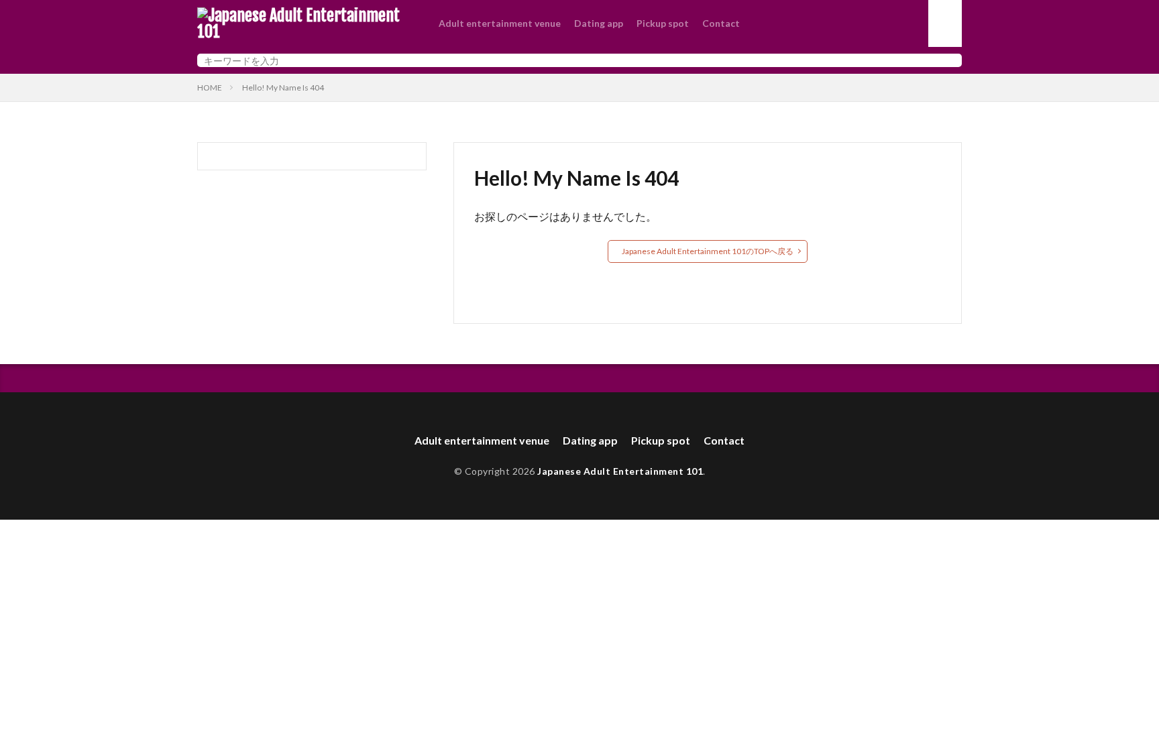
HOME (209, 87)
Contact (721, 23)
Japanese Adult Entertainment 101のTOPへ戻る (707, 251)
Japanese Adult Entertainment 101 (620, 471)
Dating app (598, 23)
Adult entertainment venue (500, 23)
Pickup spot (663, 23)
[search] (948, 60)
